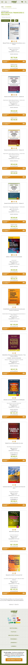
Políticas (13, 631)
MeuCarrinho (22, 2)
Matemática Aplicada (14, 531)
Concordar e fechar (14, 659)
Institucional (13, 628)
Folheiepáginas (16, 41)
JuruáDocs (14, 642)
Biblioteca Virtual (13, 635)
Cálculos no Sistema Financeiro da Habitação (14, 399)
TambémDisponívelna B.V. (14, 41)
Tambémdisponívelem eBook (12, 41)
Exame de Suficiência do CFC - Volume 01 (14, 203)
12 (13, 20)
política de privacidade (15, 656)
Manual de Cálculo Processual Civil (14, 575)
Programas (13, 639)
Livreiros (13, 646)
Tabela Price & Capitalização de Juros (14, 443)
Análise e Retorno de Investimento (14, 256)
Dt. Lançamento (6, 20)
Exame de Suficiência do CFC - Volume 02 (14, 150)
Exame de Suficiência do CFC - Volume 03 (14, 96)
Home (2, 6)
